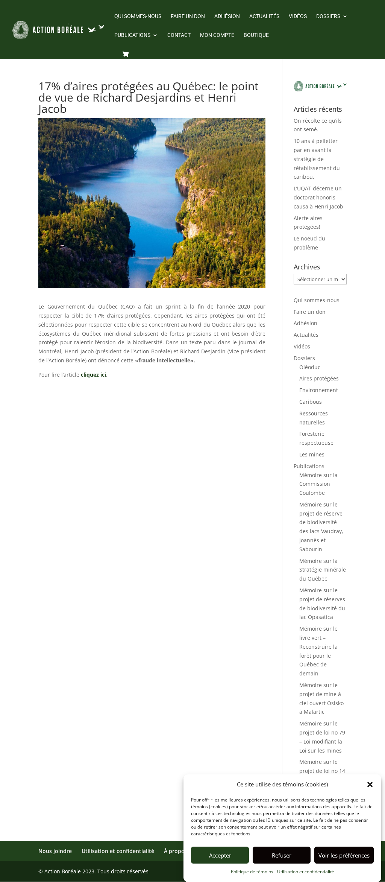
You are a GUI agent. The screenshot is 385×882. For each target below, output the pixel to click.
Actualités (264, 16)
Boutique (256, 35)
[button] (370, 784)
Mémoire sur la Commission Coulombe (318, 484)
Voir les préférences (344, 855)
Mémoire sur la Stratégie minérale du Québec (322, 569)
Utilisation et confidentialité (305, 871)
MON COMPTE (217, 35)
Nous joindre (55, 851)
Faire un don (188, 16)
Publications (132, 35)
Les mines (311, 454)
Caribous (310, 401)
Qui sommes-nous (137, 16)
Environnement (318, 390)
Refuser (281, 855)
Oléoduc (309, 367)
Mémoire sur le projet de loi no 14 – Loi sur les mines (322, 770)
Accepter (220, 855)
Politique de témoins (252, 871)
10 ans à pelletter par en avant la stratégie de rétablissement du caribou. (317, 158)
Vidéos (298, 16)
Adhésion (227, 16)
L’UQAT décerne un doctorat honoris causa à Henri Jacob (318, 197)
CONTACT (179, 35)
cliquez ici (93, 374)
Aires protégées (319, 378)
